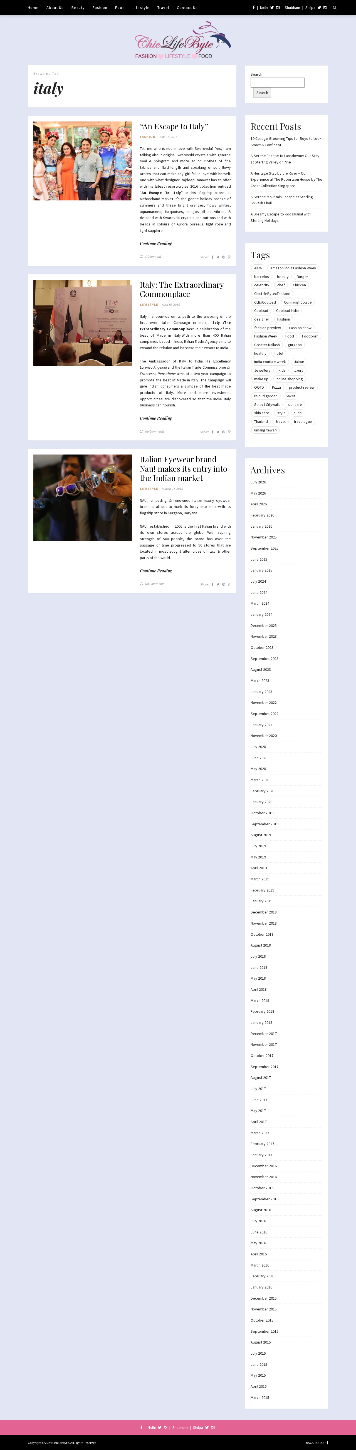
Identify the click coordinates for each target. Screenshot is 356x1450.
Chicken (299, 284)
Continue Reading (156, 243)
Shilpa (310, 7)
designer (261, 319)
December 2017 (264, 1033)
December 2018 (264, 912)
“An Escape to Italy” (174, 126)
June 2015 (259, 1364)
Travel (163, 7)
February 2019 (262, 890)
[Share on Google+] (229, 257)
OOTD (259, 387)
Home (33, 7)
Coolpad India (287, 310)
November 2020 (264, 735)
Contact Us (187, 7)
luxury (298, 370)
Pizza (276, 387)
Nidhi (264, 7)
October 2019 (262, 812)
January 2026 (261, 526)
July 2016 (258, 1220)
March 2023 (260, 680)
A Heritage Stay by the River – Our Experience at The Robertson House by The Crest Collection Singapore (286, 179)
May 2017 (258, 1110)
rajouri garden (266, 395)
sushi (298, 412)
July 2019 (258, 845)
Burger (302, 276)
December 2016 (264, 1165)
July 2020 (258, 746)
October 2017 (262, 1055)
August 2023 (261, 669)
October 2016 (262, 1187)
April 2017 (259, 1121)
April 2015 (259, 1386)
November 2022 (264, 702)
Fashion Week (265, 336)
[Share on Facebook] (213, 257)
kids (282, 370)
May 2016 (258, 1242)
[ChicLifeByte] (178, 39)
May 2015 (258, 1375)
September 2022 (264, 713)
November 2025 (264, 537)
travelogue (303, 421)
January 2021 (261, 724)
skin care (261, 412)
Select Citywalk (267, 404)
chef (281, 284)
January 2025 (261, 570)
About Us (55, 7)
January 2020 (261, 801)
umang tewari (265, 430)
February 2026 (262, 515)
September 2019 (264, 823)
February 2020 (262, 790)
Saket (290, 395)
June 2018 (259, 967)
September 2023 (264, 658)
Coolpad (261, 310)
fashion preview (267, 327)
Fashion (100, 7)
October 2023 (262, 647)
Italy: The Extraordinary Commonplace (182, 289)
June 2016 (259, 1232)
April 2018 (259, 989)
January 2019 (261, 900)
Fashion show (300, 327)
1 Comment (153, 256)
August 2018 (261, 945)
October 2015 (262, 1320)
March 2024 (260, 603)
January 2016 (261, 1287)
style (281, 412)
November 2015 (264, 1309)
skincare (295, 404)
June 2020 (259, 757)
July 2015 (258, 1353)
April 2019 (259, 867)
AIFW (258, 267)
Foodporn (310, 336)
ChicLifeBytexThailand (272, 293)
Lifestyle (141, 7)
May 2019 (258, 857)
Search (256, 74)
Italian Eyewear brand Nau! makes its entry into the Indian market (183, 469)
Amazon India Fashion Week (293, 267)
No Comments (154, 431)
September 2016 (264, 1198)
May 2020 (258, 768)
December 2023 (264, 625)
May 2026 (258, 493)
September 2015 (264, 1331)
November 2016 (264, 1176)
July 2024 (258, 581)
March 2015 (260, 1397)
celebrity (261, 284)
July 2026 (258, 482)
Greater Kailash (267, 344)
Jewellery (262, 370)
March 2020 (260, 779)
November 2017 (264, 1044)
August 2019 (261, 834)
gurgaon (295, 344)
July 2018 (258, 956)
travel (281, 421)
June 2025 (259, 559)
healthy (260, 353)
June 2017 (259, 1099)
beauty (283, 276)
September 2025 (264, 548)
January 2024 (261, 614)
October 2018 (262, 934)
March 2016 (260, 1265)
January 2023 (261, 691)
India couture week (270, 361)
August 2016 (261, 1209)
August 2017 (261, 1077)
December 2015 (264, 1298)
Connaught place (298, 302)
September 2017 (264, 1066)
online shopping (289, 378)
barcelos (261, 276)
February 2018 (262, 1011)
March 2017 (260, 1132)
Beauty (78, 7)
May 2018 (258, 978)
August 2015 (261, 1342)
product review (302, 387)
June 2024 (259, 592)
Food (120, 7)
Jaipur (299, 361)
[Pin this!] (223, 257)
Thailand (261, 421)
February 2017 (262, 1143)
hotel (279, 353)
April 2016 (259, 1254)
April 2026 (259, 503)
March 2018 (260, 1000)
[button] (82, 160)
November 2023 (264, 636)
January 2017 (261, 1154)
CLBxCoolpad (265, 302)
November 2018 (264, 923)
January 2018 (261, 1022)
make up (261, 378)
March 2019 (260, 879)
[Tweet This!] (217, 257)
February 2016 (262, 1275)
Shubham (292, 7)
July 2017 (258, 1088)
